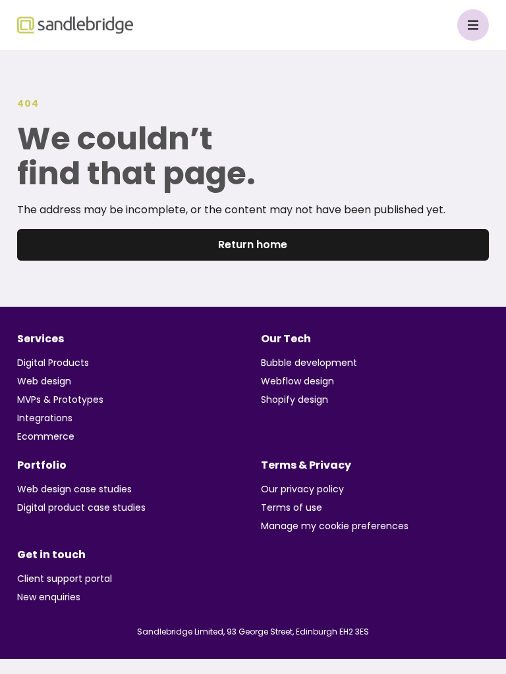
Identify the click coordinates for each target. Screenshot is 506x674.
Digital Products (53, 362)
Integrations (44, 418)
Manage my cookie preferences (334, 525)
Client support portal (64, 578)
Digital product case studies (81, 507)
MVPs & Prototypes (60, 399)
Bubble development (309, 362)
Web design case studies (74, 489)
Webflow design (297, 381)
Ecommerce (45, 436)
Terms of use (291, 507)
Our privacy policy (302, 489)
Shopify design (294, 399)
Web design (44, 381)
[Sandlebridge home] (75, 25)
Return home (252, 244)
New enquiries (48, 597)
